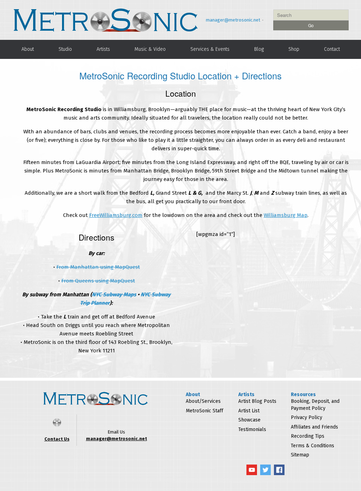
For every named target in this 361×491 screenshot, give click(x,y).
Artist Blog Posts (257, 401)
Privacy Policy (306, 417)
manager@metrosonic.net (233, 20)
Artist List (248, 411)
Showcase (249, 420)
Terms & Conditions (312, 446)
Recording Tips (307, 436)
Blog (259, 49)
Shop (293, 49)
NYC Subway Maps (114, 294)
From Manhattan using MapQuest (98, 267)
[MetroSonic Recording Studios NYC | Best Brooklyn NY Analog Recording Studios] (105, 20)
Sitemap (300, 455)
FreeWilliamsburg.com (115, 215)
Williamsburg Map (285, 215)
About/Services (203, 401)
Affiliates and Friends (314, 427)
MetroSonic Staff (204, 411)
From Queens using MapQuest (98, 281)
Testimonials (252, 429)
